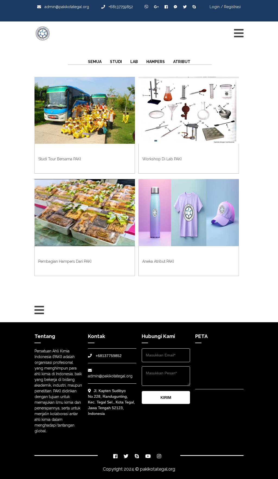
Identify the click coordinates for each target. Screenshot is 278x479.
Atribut (181, 62)
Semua (95, 62)
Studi (116, 62)
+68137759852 (120, 7)
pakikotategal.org (157, 469)
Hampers (155, 62)
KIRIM (165, 397)
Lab (134, 62)
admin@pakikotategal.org (66, 7)
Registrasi (232, 7)
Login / (216, 7)
